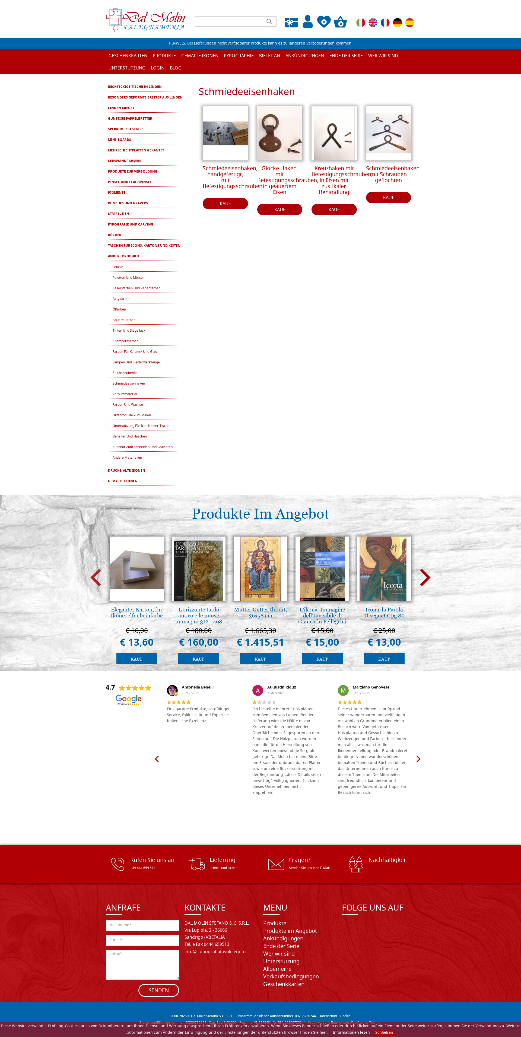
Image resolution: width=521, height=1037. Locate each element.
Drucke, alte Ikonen (126, 471)
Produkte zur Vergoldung (132, 172)
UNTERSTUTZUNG (127, 68)
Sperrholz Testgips (126, 129)
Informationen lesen (351, 1033)
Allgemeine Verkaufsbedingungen (291, 973)
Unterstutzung (281, 962)
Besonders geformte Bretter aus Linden (145, 97)
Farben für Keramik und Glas (135, 352)
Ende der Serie (281, 946)
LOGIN (157, 68)
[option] (137, 601)
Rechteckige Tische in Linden (135, 87)
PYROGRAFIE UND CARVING (130, 224)
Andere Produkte (124, 256)
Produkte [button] (164, 56)
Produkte (274, 924)
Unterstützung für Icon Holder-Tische (141, 426)
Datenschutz (328, 1016)
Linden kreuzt (121, 108)
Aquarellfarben (124, 320)
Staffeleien (118, 214)
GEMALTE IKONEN (123, 481)
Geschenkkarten (128, 56)
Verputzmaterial (125, 394)
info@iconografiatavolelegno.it (216, 952)
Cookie (345, 1016)
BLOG (176, 68)
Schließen (384, 1033)
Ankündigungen (304, 56)
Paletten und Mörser (128, 278)
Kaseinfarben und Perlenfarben (136, 288)
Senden (159, 991)
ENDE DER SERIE (346, 56)
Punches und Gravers (128, 203)
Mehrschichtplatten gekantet (136, 150)
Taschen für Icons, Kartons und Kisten (144, 246)
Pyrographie (239, 56)
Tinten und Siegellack (129, 331)
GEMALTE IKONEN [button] (199, 56)
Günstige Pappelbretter (130, 119)
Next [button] (425, 577)
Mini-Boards (119, 140)
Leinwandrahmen (124, 161)
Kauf (225, 204)
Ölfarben (119, 309)
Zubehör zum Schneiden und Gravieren (143, 447)
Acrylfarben (121, 299)
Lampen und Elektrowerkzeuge (136, 362)
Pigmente (116, 193)
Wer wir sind (383, 56)
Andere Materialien (127, 458)
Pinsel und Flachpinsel (130, 182)
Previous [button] (95, 577)
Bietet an (269, 56)
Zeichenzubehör (125, 373)
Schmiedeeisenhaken (129, 383)
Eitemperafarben (125, 341)
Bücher (114, 235)
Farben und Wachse (128, 405)
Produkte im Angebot (290, 931)
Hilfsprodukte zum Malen (132, 415)
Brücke (118, 267)
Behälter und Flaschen (130, 436)
